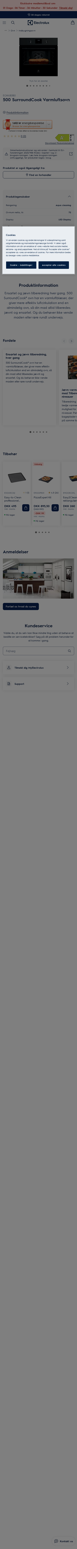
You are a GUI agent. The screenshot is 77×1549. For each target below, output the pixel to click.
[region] (38, 250)
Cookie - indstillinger (21, 265)
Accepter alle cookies (53, 265)
